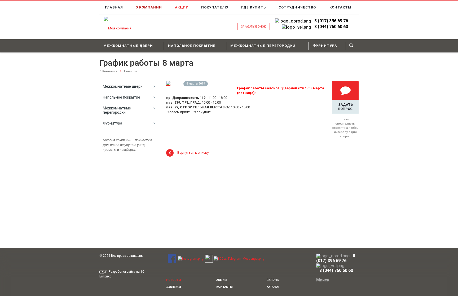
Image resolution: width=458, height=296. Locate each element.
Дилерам (173, 287)
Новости (130, 71)
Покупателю (214, 7)
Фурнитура (325, 46)
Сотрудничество (297, 7)
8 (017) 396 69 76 (331, 20)
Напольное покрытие (191, 46)
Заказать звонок (253, 26)
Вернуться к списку (193, 153)
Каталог (272, 287)
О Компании (148, 7)
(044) (323, 26)
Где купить (253, 7)
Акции (182, 7)
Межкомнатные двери (128, 46)
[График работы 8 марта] (168, 83)
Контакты (340, 7)
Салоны (272, 280)
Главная (114, 7)
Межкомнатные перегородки (263, 46)
